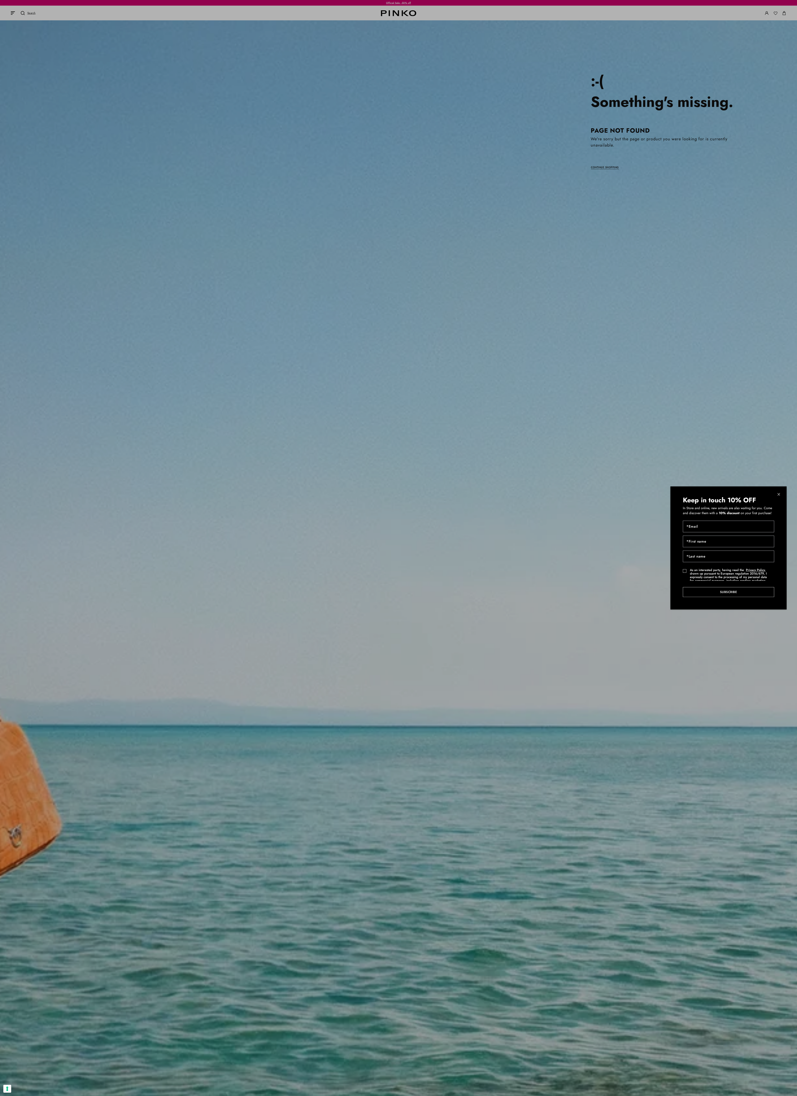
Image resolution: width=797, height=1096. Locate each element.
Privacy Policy (755, 570)
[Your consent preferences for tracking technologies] (7, 1089)
